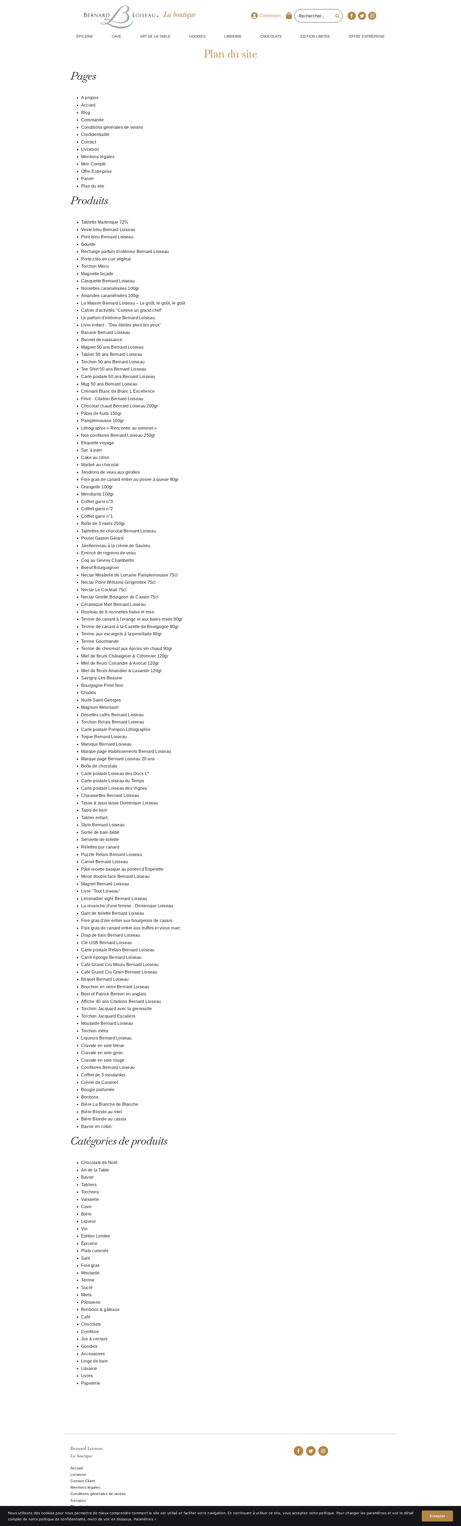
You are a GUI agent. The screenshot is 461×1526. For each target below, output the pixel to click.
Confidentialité (95, 134)
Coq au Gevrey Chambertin (107, 560)
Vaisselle (90, 1199)
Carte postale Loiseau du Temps (112, 780)
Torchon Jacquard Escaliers (108, 1016)
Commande (92, 120)
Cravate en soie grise (102, 1052)
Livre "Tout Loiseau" (100, 891)
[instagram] (372, 16)
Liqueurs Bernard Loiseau (106, 1038)
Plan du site (92, 186)
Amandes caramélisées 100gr (110, 295)
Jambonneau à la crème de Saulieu (115, 545)
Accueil (88, 105)
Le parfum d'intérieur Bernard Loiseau (118, 318)
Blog (85, 112)
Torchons (90, 1192)
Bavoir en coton (96, 1126)
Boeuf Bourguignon (100, 567)
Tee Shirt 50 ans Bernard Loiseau (113, 369)
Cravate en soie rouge (102, 1060)
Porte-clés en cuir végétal (106, 259)
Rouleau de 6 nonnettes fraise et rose (117, 612)
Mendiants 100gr (97, 494)
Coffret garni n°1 (97, 516)
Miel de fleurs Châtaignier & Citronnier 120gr (124, 656)
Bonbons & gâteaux (100, 1309)
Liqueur (88, 1221)
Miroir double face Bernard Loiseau (115, 876)
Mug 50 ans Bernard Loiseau (109, 384)
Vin (84, 1229)
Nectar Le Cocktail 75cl (104, 589)
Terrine (88, 1280)
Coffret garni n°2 (97, 509)
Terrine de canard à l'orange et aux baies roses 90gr (131, 619)
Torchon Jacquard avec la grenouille (116, 1008)
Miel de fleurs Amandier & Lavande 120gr (121, 670)
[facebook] (352, 16)
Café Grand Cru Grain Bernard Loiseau (119, 972)
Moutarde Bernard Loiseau (107, 1023)
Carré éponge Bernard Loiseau (111, 957)
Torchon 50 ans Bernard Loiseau (113, 362)
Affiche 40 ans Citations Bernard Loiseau (121, 1001)
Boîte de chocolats (99, 766)
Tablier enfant (94, 817)
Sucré (87, 1287)
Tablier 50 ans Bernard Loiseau (111, 354)
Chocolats (91, 1324)
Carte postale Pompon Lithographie (115, 729)
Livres (87, 1375)
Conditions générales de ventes (112, 127)
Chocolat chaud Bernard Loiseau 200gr (119, 406)
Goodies (89, 1346)
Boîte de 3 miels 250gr (103, 523)
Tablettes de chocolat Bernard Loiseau (118, 531)
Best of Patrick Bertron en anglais (113, 994)
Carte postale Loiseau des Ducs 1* (115, 773)
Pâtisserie (91, 1302)
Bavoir (87, 1177)
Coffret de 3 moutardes (103, 1075)
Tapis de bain (94, 810)
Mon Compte (93, 164)
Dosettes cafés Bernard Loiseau (112, 715)
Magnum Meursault (99, 707)
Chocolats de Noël (99, 1162)
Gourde (88, 244)
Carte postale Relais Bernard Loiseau (118, 950)
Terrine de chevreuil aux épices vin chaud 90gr (126, 648)
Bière (86, 1214)
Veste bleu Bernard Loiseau (108, 229)
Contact (88, 142)
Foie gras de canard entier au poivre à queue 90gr (130, 479)
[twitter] (362, 16)
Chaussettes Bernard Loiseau (110, 795)
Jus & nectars (94, 1339)
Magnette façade (97, 273)
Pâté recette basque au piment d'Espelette (122, 869)
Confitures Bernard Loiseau (108, 1067)
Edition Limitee (95, 1236)
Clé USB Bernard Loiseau (106, 942)
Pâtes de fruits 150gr (101, 413)
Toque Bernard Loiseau (104, 736)
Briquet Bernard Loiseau (105, 979)
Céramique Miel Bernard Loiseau (113, 604)
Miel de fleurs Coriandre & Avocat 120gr (120, 663)
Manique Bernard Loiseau (106, 744)
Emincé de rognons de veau (108, 553)
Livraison (90, 149)
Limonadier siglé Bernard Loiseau (114, 898)
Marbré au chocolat (99, 464)
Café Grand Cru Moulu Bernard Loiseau (120, 964)
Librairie (89, 1368)
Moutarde (90, 1273)
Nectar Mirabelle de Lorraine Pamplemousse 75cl (129, 575)
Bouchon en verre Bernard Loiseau (115, 986)
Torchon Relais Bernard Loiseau (112, 722)
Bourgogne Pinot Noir (102, 685)
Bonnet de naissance (101, 339)
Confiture (90, 1331)
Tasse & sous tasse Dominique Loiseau (119, 803)
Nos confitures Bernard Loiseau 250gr (118, 435)
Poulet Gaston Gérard (102, 538)
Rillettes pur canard (100, 847)
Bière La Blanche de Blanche (109, 1104)
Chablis (88, 692)
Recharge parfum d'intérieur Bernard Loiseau (125, 251)
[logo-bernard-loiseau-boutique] (121, 7)
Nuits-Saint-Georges (101, 700)
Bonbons (90, 1097)
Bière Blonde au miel (101, 1112)
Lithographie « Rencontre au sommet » (119, 428)
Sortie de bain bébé (100, 832)
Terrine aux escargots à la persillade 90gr (121, 634)
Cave (86, 1206)
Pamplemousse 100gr (102, 420)
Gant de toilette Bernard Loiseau (112, 913)
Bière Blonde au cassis (103, 1119)
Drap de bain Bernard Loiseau (110, 935)
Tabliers (89, 1184)
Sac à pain (91, 450)
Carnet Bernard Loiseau (104, 861)
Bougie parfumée (98, 1089)
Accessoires (93, 1354)
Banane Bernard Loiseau (105, 332)
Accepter (437, 1516)
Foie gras (90, 1265)
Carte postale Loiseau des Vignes (114, 788)
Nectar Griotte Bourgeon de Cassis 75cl (119, 597)
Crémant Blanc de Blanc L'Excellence (118, 391)
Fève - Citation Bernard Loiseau (112, 398)
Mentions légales (97, 156)
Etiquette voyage (97, 443)
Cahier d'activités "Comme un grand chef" (121, 310)
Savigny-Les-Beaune (101, 678)
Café (85, 1317)
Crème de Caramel (99, 1082)
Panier (87, 178)
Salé (85, 1258)
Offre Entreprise (96, 171)
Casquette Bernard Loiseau (108, 281)
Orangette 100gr (97, 487)
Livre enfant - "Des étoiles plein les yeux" (121, 325)
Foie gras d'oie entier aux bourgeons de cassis (126, 920)
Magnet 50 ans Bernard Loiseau (112, 347)
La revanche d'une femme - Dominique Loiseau (127, 906)
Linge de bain (94, 1361)
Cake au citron (95, 457)
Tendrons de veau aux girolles (110, 472)
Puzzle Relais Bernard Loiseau (111, 854)
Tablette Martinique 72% (104, 222)
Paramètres (144, 1519)
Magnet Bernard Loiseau (105, 884)
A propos (89, 97)
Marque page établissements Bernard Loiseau (126, 751)
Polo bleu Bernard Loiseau (107, 237)
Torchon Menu (95, 266)
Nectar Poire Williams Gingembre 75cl (118, 582)
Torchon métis (94, 1031)
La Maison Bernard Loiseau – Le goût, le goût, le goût (133, 303)
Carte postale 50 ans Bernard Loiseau (118, 376)
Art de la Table (95, 1170)
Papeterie (90, 1383)
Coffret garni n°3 (97, 501)
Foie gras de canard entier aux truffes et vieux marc (131, 928)
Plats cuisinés (94, 1250)
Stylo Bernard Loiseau (103, 825)
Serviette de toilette (100, 839)
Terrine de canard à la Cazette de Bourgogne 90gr (130, 626)
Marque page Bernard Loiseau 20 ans (118, 759)
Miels (86, 1295)
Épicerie (89, 1243)
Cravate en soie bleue (102, 1045)
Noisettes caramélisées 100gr (110, 288)
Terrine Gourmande (100, 641)
